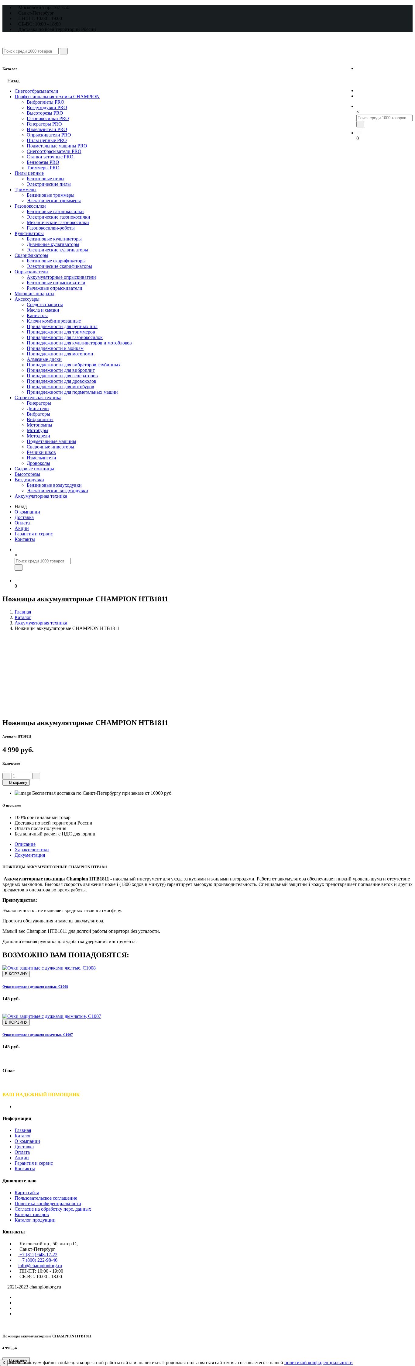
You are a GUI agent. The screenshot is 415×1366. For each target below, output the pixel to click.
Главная (23, 611)
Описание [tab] (25, 844)
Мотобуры (37, 430)
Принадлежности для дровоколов (61, 381)
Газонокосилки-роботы (51, 227)
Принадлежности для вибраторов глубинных (74, 364)
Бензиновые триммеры (50, 195)
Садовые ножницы (34, 468)
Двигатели (38, 408)
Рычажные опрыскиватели (54, 288)
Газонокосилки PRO (48, 118)
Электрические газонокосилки (58, 217)
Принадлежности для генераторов (62, 375)
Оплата (22, 522)
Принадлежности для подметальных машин (72, 392)
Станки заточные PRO (50, 156)
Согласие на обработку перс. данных (53, 1209)
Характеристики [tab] (32, 849)
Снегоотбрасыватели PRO (54, 151)
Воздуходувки (29, 479)
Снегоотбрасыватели (36, 91)
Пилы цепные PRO (47, 140)
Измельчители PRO (47, 129)
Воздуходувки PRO (47, 107)
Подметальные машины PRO (57, 145)
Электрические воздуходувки (57, 490)
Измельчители (41, 457)
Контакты (25, 539)
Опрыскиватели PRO (49, 134)
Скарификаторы (31, 255)
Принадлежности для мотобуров (60, 386)
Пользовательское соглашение (46, 1198)
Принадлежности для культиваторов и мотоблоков (79, 342)
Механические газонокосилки (58, 222)
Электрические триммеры (54, 200)
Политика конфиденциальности (48, 1203)
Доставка (24, 517)
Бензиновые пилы (45, 178)
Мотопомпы (39, 424)
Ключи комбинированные (54, 320)
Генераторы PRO (44, 123)
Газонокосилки (30, 206)
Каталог (23, 617)
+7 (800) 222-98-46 (384, 79)
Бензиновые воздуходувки (54, 485)
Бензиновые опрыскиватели (56, 282)
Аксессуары (27, 299)
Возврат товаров (32, 1214)
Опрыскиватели (31, 271)
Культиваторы (29, 233)
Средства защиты (45, 304)
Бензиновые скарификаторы (56, 260)
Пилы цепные (29, 173)
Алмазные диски (44, 359)
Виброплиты (40, 419)
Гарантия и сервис (34, 533)
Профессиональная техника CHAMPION (57, 96)
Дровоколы (38, 463)
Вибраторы (38, 414)
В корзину (17, 782)
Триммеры (25, 189)
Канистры (37, 315)
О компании (27, 511)
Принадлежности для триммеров (61, 331)
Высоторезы (27, 474)
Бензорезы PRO (43, 162)
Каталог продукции (35, 1219)
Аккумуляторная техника (41, 496)
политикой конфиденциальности (318, 1362)
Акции (22, 528)
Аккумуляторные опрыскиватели (61, 277)
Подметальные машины (51, 441)
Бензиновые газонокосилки (55, 211)
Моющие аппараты (34, 293)
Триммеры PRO (43, 167)
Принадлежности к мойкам (55, 348)
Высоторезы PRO (45, 113)
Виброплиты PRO (45, 102)
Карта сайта (27, 1192)
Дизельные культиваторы (53, 244)
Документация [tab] (30, 855)
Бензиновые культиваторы (54, 238)
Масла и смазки (43, 310)
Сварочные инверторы (50, 446)
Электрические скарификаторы (59, 266)
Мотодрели (38, 435)
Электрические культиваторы (57, 249)
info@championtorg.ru (40, 1265)
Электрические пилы (49, 184)
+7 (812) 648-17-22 (384, 68)
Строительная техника (38, 397)
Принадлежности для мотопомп (60, 353)
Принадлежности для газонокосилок (65, 337)
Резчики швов (41, 452)
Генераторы (39, 403)
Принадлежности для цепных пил (62, 326)
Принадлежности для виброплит (61, 370)
